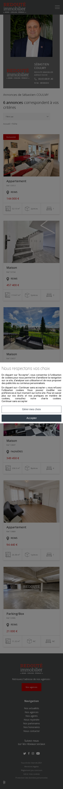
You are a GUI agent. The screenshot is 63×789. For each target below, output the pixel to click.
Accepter (31, 418)
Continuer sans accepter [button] (14, 401)
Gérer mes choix (31, 409)
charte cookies (51, 398)
